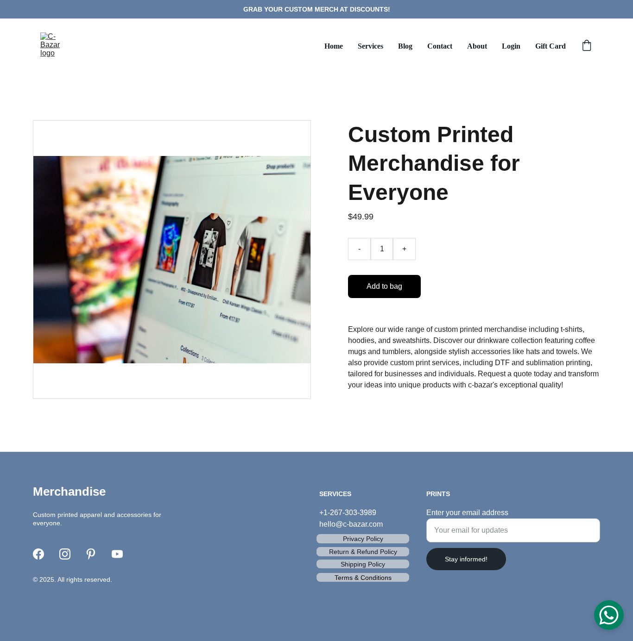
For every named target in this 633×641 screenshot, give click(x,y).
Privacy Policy (363, 538)
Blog (405, 46)
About (477, 46)
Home (333, 46)
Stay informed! (466, 559)
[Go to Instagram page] (64, 554)
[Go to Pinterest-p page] (90, 554)
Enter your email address (467, 513)
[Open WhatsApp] (609, 615)
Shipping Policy (363, 564)
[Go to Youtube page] (117, 554)
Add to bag (384, 286)
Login (511, 46)
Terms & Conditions (363, 577)
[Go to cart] (587, 46)
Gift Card (550, 46)
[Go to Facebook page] (38, 554)
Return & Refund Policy (363, 551)
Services (370, 46)
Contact (439, 46)
